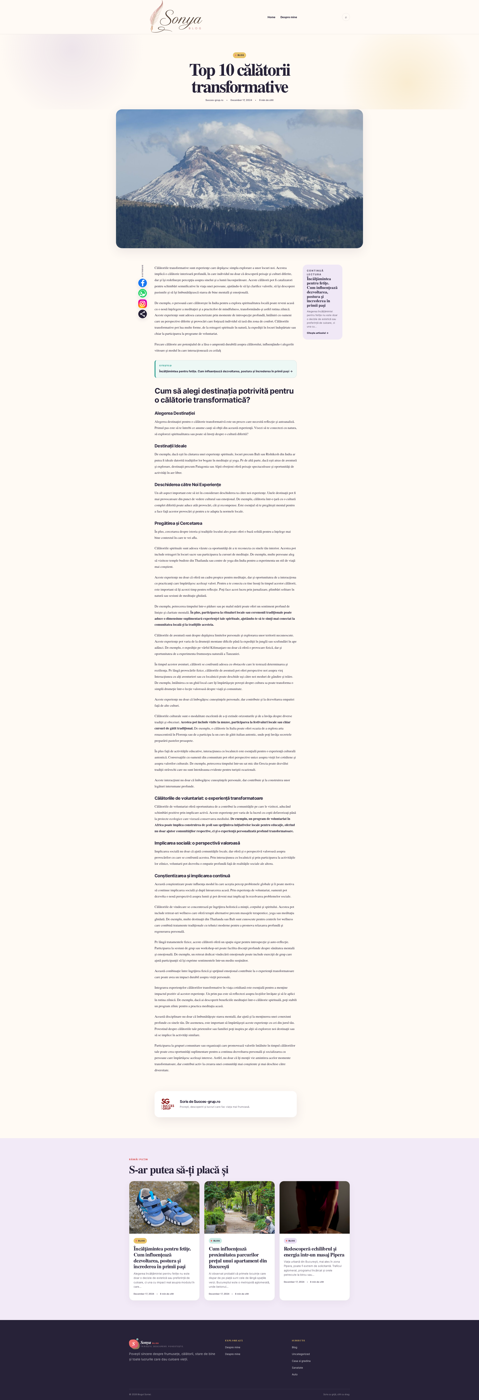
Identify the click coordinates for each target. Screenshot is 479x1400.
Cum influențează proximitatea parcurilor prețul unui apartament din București (238, 1257)
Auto (295, 1374)
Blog (241, 55)
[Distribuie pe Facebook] (142, 283)
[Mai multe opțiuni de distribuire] (142, 314)
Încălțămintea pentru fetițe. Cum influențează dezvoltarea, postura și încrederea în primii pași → (226, 371)
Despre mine (288, 17)
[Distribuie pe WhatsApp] (142, 293)
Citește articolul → (318, 333)
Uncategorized (301, 1354)
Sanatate (297, 1367)
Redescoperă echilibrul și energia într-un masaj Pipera (314, 1251)
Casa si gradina (301, 1360)
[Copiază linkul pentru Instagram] (142, 303)
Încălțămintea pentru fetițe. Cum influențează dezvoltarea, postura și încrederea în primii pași (162, 1257)
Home (271, 17)
